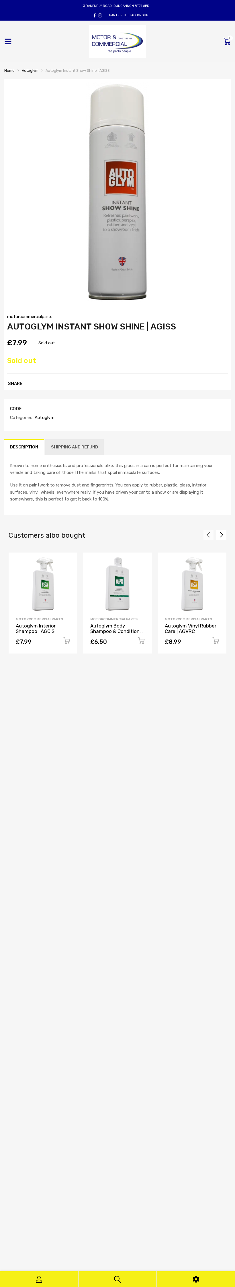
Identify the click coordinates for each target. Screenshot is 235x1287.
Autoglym (43, 417)
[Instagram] (100, 15)
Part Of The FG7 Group (128, 15)
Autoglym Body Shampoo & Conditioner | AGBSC (117, 631)
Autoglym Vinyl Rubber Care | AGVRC (190, 628)
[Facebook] (95, 15)
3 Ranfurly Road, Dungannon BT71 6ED (116, 6)
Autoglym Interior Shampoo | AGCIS (36, 628)
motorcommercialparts (29, 316)
